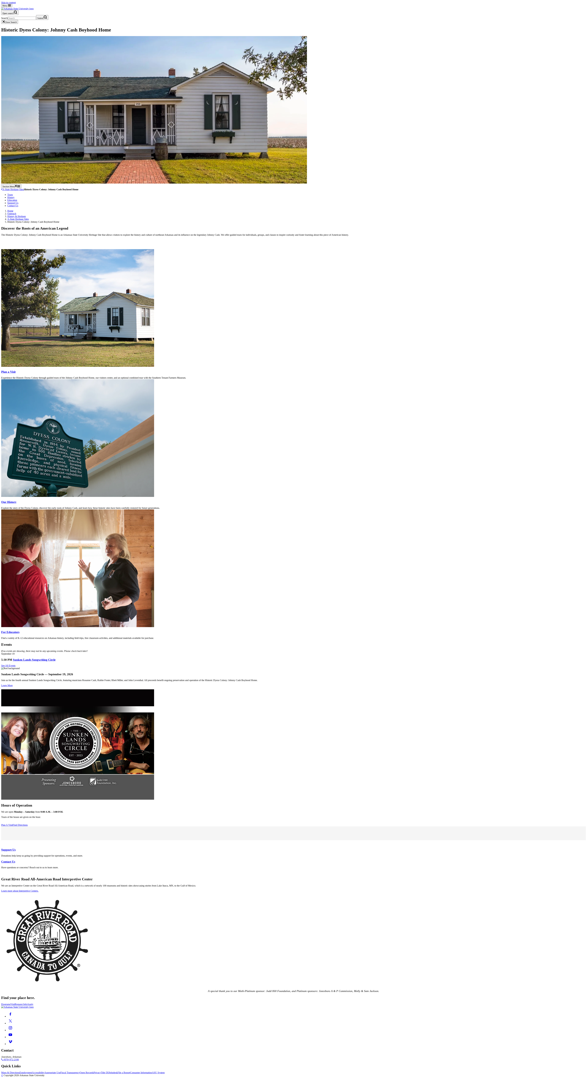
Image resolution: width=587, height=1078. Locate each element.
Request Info (21, 1004)
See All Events (8, 665)
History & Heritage (16, 216)
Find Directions (20, 825)
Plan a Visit (8, 371)
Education (12, 200)
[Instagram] (10, 1030)
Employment (26, 1072)
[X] (10, 1023)
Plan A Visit (7, 825)
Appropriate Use (52, 1072)
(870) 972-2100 (11, 1059)
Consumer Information (141, 1072)
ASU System (158, 1072)
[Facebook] (10, 1016)
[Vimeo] (10, 1044)
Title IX (104, 1072)
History (11, 197)
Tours (10, 194)
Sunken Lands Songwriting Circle (34, 659)
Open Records (87, 1072)
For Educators (10, 632)
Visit (12, 1004)
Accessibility (38, 1072)
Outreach (11, 213)
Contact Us (12, 205)
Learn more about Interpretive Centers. (20, 891)
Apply (30, 1004)
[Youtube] (10, 1037)
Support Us (12, 203)
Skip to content (8, 2)
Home (10, 211)
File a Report (124, 1072)
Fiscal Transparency (70, 1072)
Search (4, 18)
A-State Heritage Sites (13, 189)
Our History (9, 502)
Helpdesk (113, 1072)
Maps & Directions (10, 1072)
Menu (5, 6)
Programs (5, 1004)
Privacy (97, 1072)
